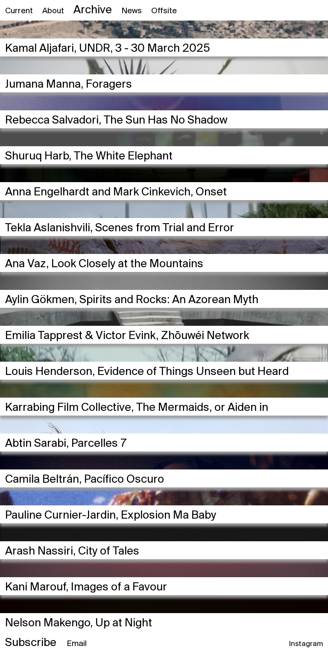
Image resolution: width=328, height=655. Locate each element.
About (53, 11)
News (131, 11)
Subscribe (30, 643)
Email (77, 644)
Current (19, 11)
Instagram (306, 644)
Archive (92, 10)
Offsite (164, 11)
